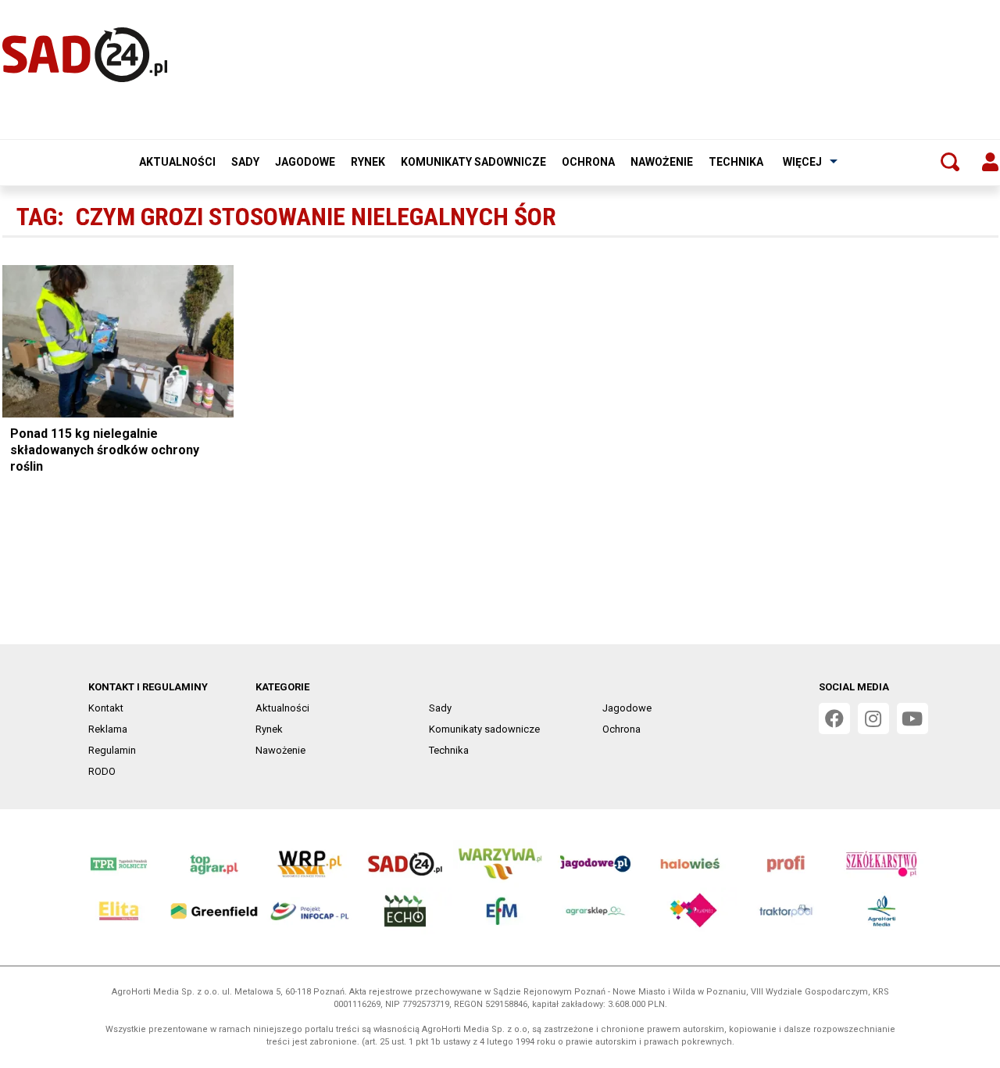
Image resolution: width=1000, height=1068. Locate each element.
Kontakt (105, 708)
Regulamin (112, 750)
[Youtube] (912, 718)
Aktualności (177, 162)
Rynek (368, 162)
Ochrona (588, 162)
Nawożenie (661, 162)
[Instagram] (873, 718)
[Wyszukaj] (950, 161)
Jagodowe (305, 162)
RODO (102, 771)
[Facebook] (834, 718)
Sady (245, 162)
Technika (736, 162)
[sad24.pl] (84, 55)
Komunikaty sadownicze (473, 162)
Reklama (107, 729)
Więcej (802, 162)
